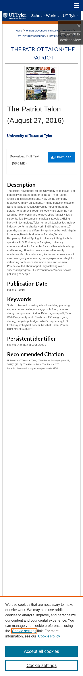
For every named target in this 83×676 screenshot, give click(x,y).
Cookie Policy (49, 636)
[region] (41, 636)
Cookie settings (24, 631)
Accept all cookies (41, 651)
